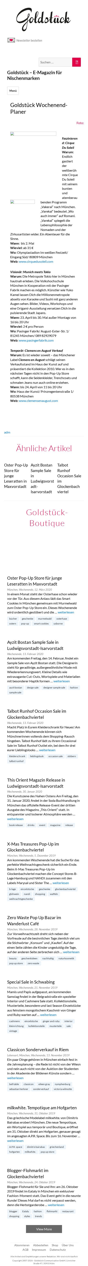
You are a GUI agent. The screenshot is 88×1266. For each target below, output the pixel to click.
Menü (13, 90)
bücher (13, 618)
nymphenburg (62, 1084)
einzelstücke (27, 889)
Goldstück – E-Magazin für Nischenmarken (34, 75)
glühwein (14, 893)
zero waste (33, 963)
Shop (55, 1245)
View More (44, 1229)
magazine (55, 825)
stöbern (72, 756)
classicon (29, 1084)
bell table (14, 1084)
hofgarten (14, 1151)
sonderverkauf (41, 1089)
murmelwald (45, 618)
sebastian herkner (18, 1089)
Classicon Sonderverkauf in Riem (38, 1049)
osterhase (61, 618)
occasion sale (56, 756)
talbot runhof (16, 761)
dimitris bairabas (36, 1146)
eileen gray (44, 1084)
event (42, 825)
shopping (40, 893)
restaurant (67, 1211)
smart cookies (41, 623)
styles (27, 1216)
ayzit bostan (15, 687)
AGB (25, 1249)
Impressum (39, 1249)
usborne (58, 623)
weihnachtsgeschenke (21, 898)
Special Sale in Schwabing (31, 982)
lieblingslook (37, 756)
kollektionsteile (36, 1026)
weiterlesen (66, 612)
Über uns (68, 1245)
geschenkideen (29, 958)
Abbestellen (40, 1245)
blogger (13, 1211)
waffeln (54, 893)
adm (7, 432)
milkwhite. (30, 1151)
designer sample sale (54, 687)
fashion (74, 687)
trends (38, 1216)
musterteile (56, 1026)
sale (69, 1026)
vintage (13, 1030)
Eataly (25, 1211)
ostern (12, 623)
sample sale (15, 692)
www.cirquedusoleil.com (36, 261)
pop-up (25, 623)
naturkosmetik (66, 958)
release (69, 825)
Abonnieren (21, 1245)
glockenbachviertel (65, 889)
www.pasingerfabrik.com (36, 340)
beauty (13, 958)
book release (16, 825)
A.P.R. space (15, 1146)
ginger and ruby (51, 1021)
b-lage (12, 889)
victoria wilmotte (63, 1089)
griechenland (57, 1146)
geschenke (27, 618)
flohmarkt (52, 1211)
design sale (32, 687)
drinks (31, 825)
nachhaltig (48, 958)
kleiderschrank (17, 756)
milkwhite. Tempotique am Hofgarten (42, 1107)
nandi (27, 893)
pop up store (16, 963)
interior (68, 1021)
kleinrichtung (16, 1026)
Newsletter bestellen (29, 40)
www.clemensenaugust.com (38, 401)
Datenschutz (58, 1249)
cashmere (14, 1021)
